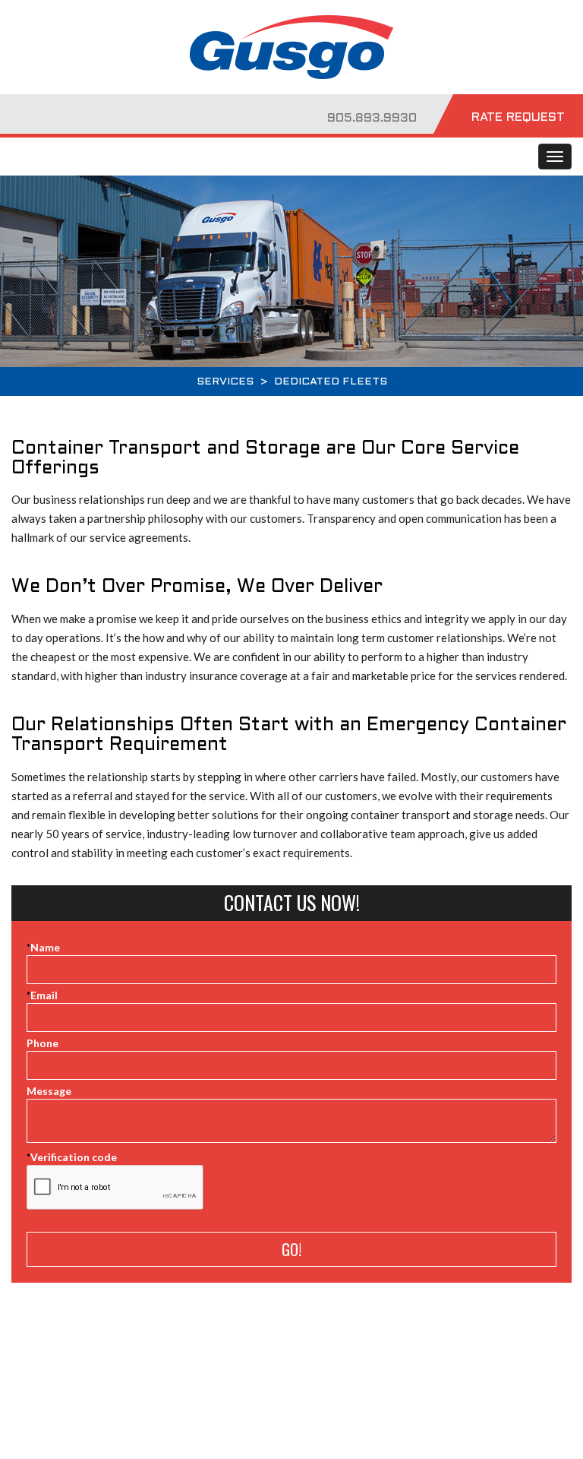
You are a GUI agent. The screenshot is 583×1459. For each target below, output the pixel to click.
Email (42, 995)
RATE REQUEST (518, 117)
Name (43, 947)
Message (49, 1090)
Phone (42, 1042)
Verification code (72, 1156)
